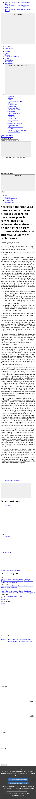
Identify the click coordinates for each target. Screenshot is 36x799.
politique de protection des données (16, 791)
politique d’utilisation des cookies (16, 793)
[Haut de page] (16, 490)
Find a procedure (6, 138)
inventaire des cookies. (18, 795)
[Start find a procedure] (16, 148)
